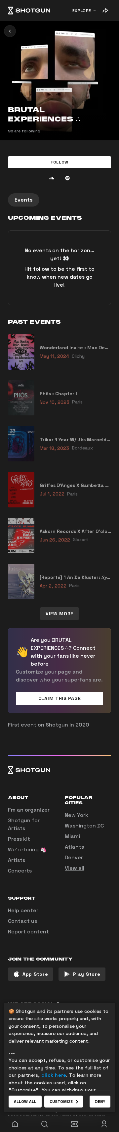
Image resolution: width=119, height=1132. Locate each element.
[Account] (104, 1124)
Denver (74, 857)
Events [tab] (24, 199)
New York (76, 815)
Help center (23, 910)
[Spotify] (67, 178)
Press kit (19, 838)
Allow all (25, 1101)
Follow (59, 162)
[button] (59, 162)
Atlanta (75, 846)
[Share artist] (105, 11)
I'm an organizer (29, 809)
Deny (100, 1101)
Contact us (22, 921)
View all (74, 868)
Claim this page (59, 698)
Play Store (86, 974)
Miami (72, 836)
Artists (16, 860)
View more (59, 614)
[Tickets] (74, 1124)
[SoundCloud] (52, 178)
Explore (81, 10)
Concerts (20, 870)
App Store (35, 974)
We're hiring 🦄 (27, 849)
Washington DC (84, 825)
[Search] (45, 1124)
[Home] (29, 11)
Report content (28, 931)
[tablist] (59, 200)
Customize (61, 1101)
